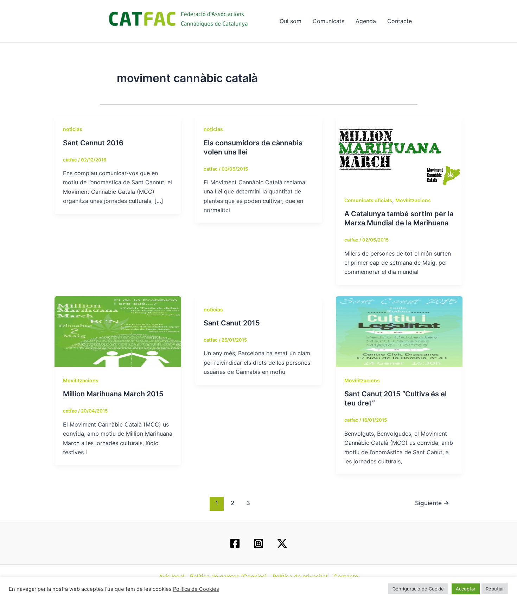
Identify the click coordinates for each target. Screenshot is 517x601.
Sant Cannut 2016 (93, 143)
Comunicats (328, 21)
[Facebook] (235, 543)
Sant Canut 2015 (232, 323)
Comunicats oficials (368, 200)
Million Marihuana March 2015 (113, 394)
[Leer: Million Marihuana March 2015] (118, 331)
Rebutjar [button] (495, 589)
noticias (72, 129)
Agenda (366, 21)
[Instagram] (258, 543)
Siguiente (432, 503)
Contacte (399, 21)
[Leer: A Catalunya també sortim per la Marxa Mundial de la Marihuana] (399, 150)
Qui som (290, 21)
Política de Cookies (196, 589)
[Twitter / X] (282, 543)
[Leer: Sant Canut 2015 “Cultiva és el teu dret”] (399, 331)
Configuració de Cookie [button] (418, 589)
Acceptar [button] (465, 589)
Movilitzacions (413, 200)
